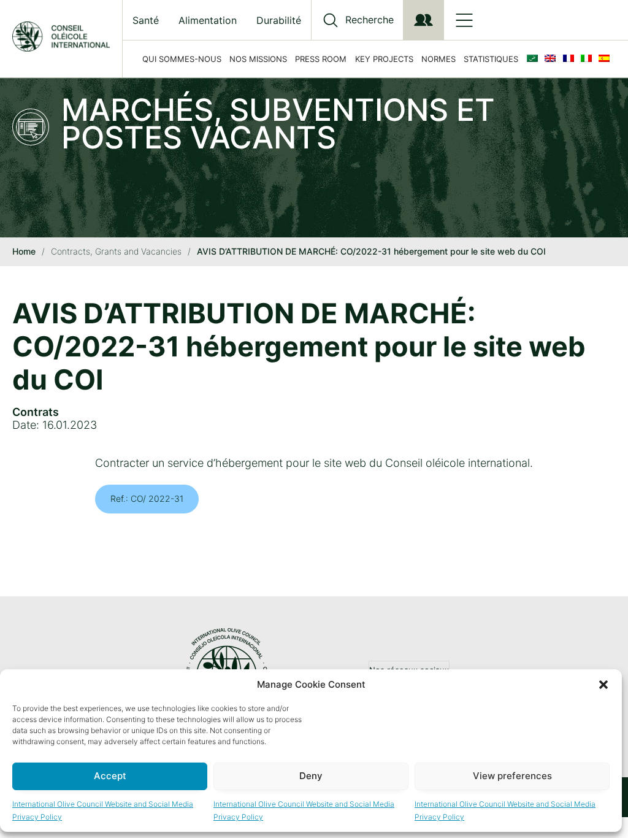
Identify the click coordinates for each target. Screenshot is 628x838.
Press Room (321, 59)
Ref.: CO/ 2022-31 (146, 498)
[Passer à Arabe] (535, 59)
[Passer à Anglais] (553, 59)
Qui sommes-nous (181, 59)
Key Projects (384, 59)
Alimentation (207, 20)
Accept (110, 776)
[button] (603, 684)
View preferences (512, 776)
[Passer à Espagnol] (607, 59)
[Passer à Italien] (589, 59)
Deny (311, 776)
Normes (438, 59)
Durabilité (278, 20)
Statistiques (491, 59)
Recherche (369, 20)
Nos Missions (258, 59)
